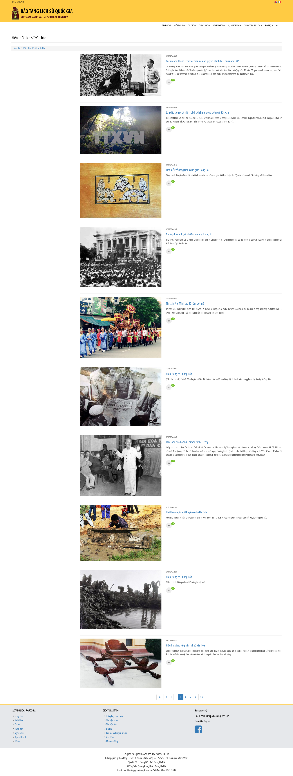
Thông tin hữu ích (252, 25)
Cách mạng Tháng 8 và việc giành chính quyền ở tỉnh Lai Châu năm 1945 (202, 61)
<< (159, 697)
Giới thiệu (178, 25)
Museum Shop (112, 741)
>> (201, 697)
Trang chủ (166, 25)
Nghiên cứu (218, 25)
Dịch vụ (109, 729)
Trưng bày (203, 25)
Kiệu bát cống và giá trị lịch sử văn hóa (185, 645)
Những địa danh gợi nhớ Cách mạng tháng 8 (188, 234)
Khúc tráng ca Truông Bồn (179, 374)
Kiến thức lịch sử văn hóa (36, 48)
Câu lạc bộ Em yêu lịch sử (116, 733)
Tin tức (191, 25)
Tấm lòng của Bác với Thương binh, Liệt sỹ (187, 442)
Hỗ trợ (268, 25)
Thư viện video (112, 720)
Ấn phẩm (110, 737)
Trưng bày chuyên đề (114, 716)
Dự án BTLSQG (234, 25)
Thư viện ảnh (111, 724)
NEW (24, 48)
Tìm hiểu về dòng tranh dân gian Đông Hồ (187, 170)
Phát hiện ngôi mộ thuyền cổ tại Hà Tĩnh (186, 512)
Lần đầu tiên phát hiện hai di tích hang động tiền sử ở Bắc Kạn (197, 113)
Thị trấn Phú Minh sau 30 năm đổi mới (185, 304)
